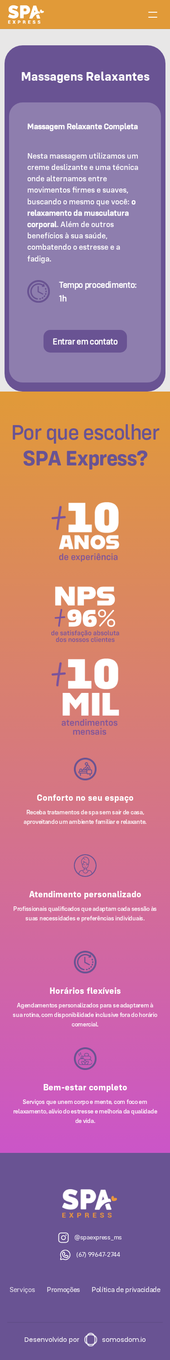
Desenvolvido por (51, 1339)
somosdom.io (124, 1339)
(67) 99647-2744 (98, 1254)
